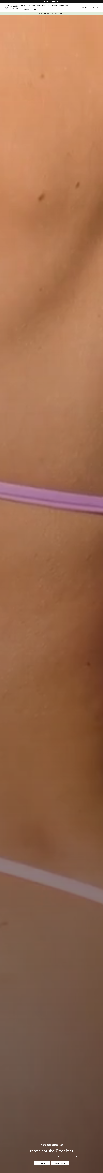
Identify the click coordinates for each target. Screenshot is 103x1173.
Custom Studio (46, 6)
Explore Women (60, 1163)
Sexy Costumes (63, 6)
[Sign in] (94, 8)
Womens (23, 6)
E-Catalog (54, 6)
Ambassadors (26, 10)
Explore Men (42, 1163)
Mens (28, 6)
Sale (33, 6)
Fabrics (38, 6)
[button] (84, 8)
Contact (34, 10)
